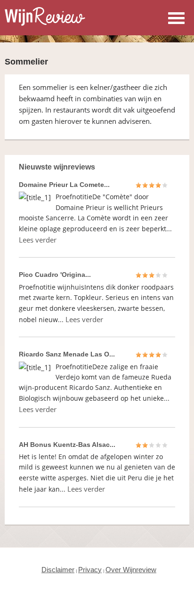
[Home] (45, 23)
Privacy (90, 570)
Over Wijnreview (130, 570)
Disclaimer (57, 570)
